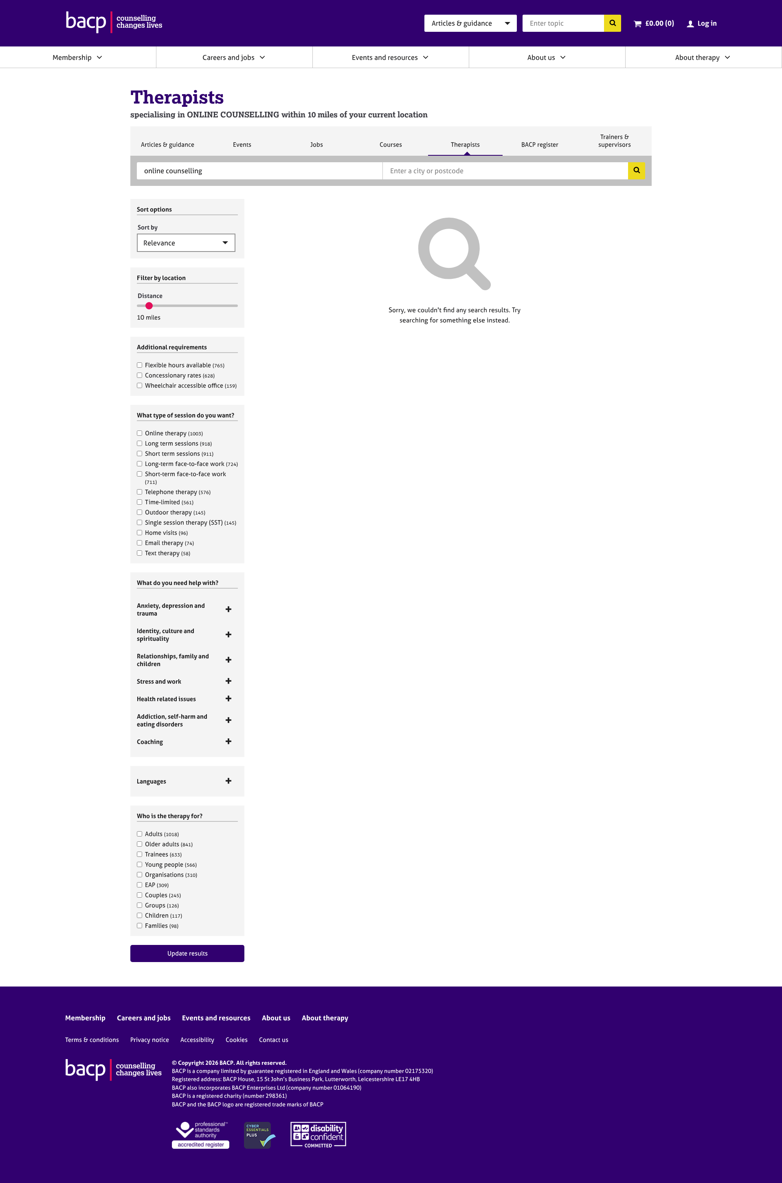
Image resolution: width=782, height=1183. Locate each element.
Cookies (237, 1040)
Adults (162, 834)
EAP (157, 885)
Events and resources (385, 57)
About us (541, 57)
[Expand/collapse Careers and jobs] (262, 57)
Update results (187, 953)
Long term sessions (178, 443)
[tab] (187, 609)
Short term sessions (179, 453)
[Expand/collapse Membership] (99, 57)
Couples (163, 895)
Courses (390, 148)
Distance (150, 296)
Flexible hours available (184, 365)
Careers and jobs (228, 57)
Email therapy (169, 543)
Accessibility (197, 1040)
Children (163, 915)
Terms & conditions (92, 1040)
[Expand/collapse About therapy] (727, 57)
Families (161, 925)
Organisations (171, 874)
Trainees (163, 854)
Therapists (465, 148)
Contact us (273, 1040)
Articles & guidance (167, 148)
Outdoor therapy (175, 512)
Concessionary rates (180, 375)
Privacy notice (149, 1040)
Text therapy (167, 553)
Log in (707, 23)
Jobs (316, 148)
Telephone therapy (178, 492)
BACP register (539, 148)
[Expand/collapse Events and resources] (425, 57)
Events (242, 148)
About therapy (697, 57)
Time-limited (169, 502)
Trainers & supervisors (614, 144)
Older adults (169, 844)
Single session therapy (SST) (190, 522)
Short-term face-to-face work (185, 477)
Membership (72, 57)
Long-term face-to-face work (191, 464)
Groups (162, 905)
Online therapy (174, 433)
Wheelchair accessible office (191, 385)
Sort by (148, 227)
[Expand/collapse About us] (562, 57)
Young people (171, 864)
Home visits (166, 532)
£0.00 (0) (659, 23)
